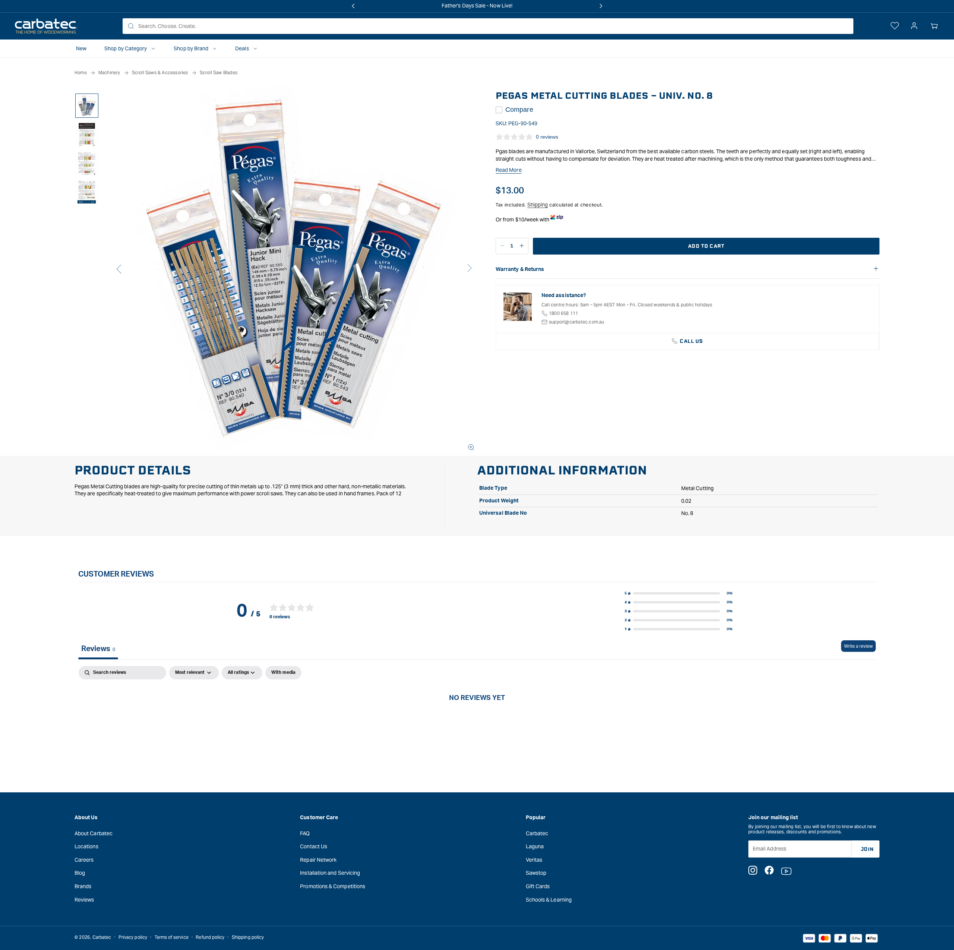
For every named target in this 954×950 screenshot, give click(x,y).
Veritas (534, 859)
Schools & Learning (549, 899)
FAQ (305, 833)
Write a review (858, 646)
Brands (83, 886)
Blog (80, 872)
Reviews (84, 899)
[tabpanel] (477, 722)
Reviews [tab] (98, 649)
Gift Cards (538, 886)
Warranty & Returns (520, 269)
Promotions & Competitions (332, 886)
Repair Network (318, 859)
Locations (86, 846)
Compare (519, 109)
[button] (934, 26)
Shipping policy (248, 937)
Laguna (535, 846)
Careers (84, 859)
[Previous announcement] (353, 6)
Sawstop (536, 872)
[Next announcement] (600, 6)
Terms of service (172, 937)
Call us (691, 341)
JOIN (867, 849)
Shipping (537, 204)
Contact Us (313, 846)
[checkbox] (283, 672)
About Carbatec (94, 833)
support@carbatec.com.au (576, 322)
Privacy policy (133, 937)
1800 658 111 (563, 313)
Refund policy (210, 937)
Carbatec (537, 833)
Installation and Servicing (330, 872)
